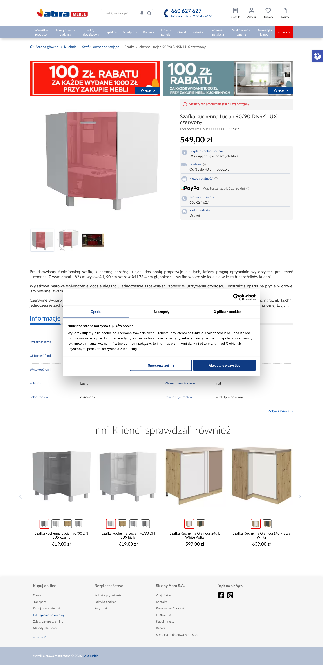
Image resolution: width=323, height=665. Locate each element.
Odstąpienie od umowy (48, 615)
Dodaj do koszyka (64, 557)
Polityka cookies (105, 602)
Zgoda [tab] (96, 311)
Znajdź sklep (164, 595)
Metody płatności (45, 628)
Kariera (160, 628)
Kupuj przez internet (46, 608)
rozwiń (41, 637)
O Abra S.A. (164, 615)
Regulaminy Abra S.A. (170, 608)
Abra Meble (90, 656)
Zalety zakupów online (48, 621)
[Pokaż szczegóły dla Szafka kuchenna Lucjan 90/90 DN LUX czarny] (61, 476)
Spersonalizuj (158, 365)
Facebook (221, 595)
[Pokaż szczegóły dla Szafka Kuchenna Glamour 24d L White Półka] (195, 476)
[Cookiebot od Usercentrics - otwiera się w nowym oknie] (236, 297)
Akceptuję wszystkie (224, 365)
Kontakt (161, 602)
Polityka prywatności (108, 595)
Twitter (230, 595)
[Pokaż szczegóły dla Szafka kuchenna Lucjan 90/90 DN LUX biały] (128, 476)
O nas (37, 595)
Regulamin (101, 608)
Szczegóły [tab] (162, 311)
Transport (39, 602)
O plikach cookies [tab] (227, 311)
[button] (317, 56)
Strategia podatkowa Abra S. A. (177, 634)
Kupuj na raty (165, 621)
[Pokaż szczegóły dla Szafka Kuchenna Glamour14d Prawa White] (261, 476)
